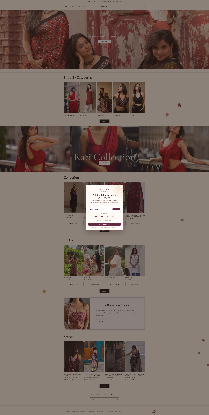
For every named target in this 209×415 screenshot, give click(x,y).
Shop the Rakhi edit (104, 224)
